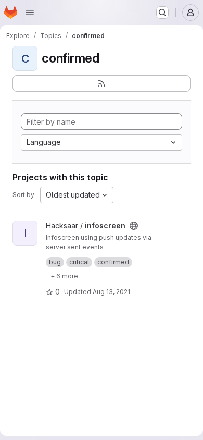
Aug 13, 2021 (111, 292)
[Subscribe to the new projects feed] (101, 83)
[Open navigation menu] (29, 12)
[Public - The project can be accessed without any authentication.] (134, 226)
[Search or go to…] (162, 12)
